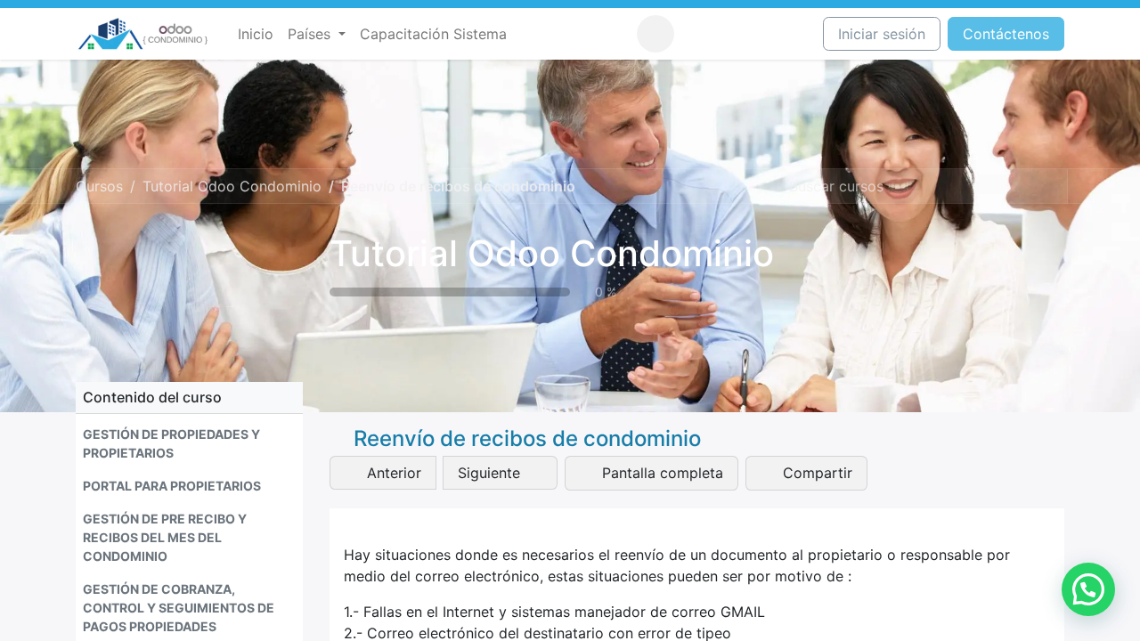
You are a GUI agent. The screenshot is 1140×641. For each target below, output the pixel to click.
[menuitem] (256, 34)
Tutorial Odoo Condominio (552, 253)
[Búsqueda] (1052, 186)
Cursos (99, 186)
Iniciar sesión (881, 34)
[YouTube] (761, 34)
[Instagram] (728, 34)
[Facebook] (695, 34)
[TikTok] (794, 34)
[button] (655, 34)
